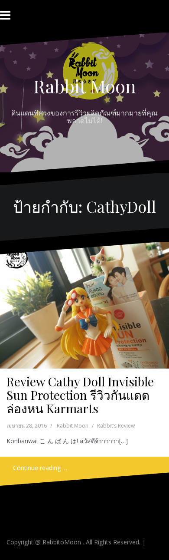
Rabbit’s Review (116, 425)
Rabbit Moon (84, 86)
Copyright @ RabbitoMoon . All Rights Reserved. (74, 542)
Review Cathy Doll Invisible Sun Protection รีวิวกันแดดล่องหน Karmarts (80, 394)
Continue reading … (40, 468)
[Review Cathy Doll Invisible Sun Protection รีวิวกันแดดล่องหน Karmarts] (83, 305)
